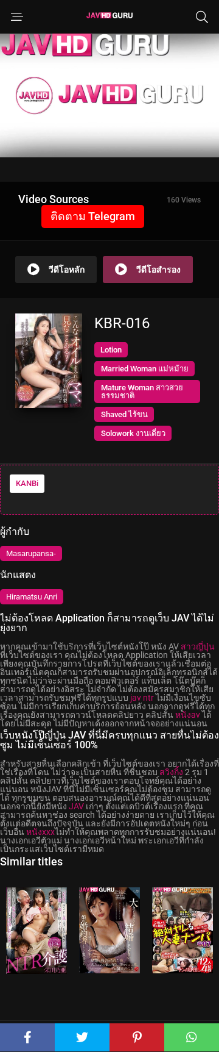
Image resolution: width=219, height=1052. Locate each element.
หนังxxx (40, 832)
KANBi (27, 483)
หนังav (187, 715)
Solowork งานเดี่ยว (133, 433)
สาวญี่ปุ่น (198, 646)
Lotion (111, 349)
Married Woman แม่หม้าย (145, 368)
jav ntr (142, 698)
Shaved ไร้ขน (124, 414)
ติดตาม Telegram (92, 216)
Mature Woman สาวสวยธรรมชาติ (142, 391)
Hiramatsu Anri (31, 596)
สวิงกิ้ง (171, 772)
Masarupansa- (31, 553)
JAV (76, 806)
